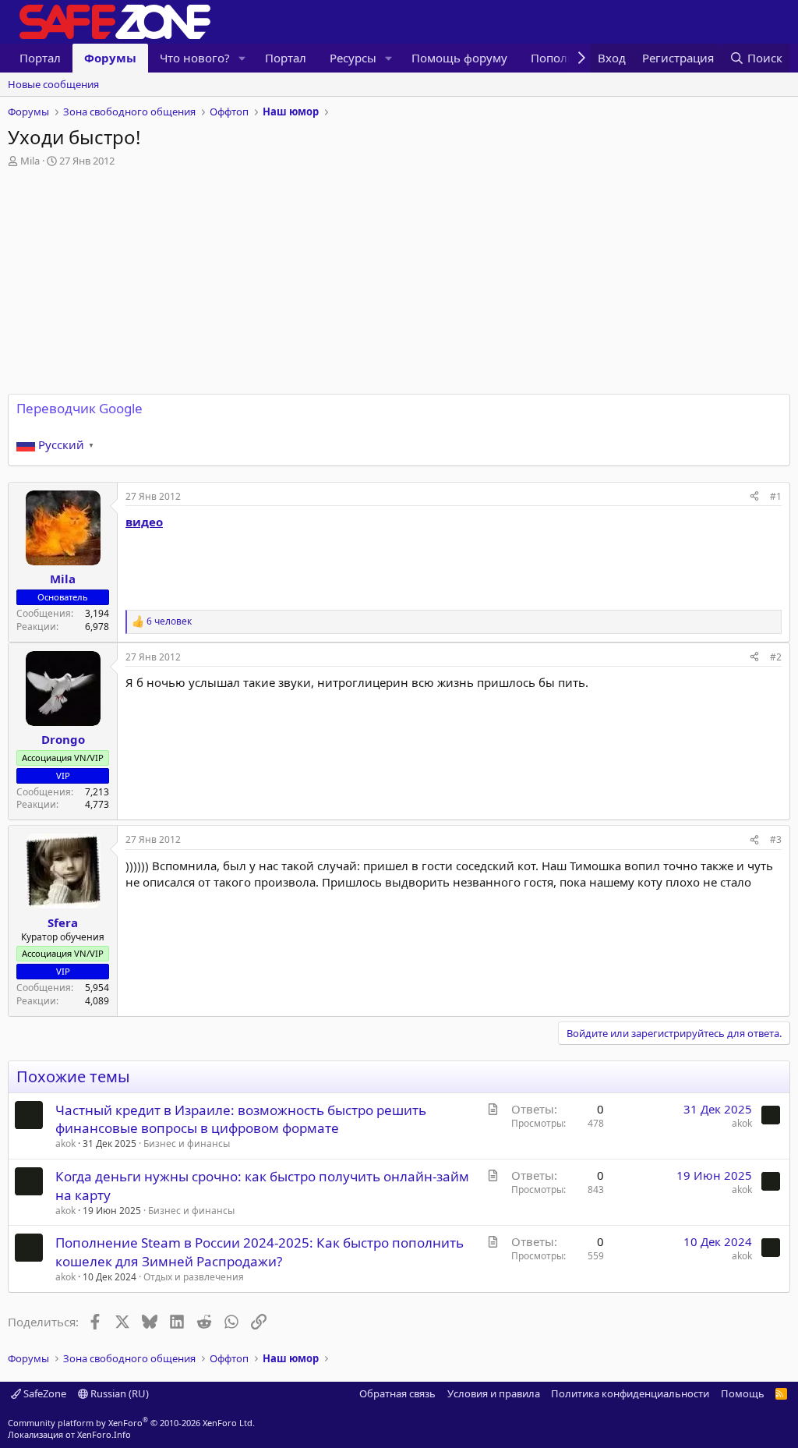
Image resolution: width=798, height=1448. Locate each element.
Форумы (110, 57)
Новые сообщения (53, 84)
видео (144, 521)
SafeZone (43, 1393)
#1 (776, 496)
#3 (776, 839)
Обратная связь (397, 1393)
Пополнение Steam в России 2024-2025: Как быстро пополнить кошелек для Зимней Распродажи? (259, 1252)
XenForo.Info (104, 1434)
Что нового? (195, 57)
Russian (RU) (118, 1393)
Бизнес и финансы (186, 1143)
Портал (40, 57)
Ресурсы (353, 57)
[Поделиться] (754, 497)
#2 (776, 657)
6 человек (169, 621)
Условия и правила (493, 1393)
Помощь (742, 1393)
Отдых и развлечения (193, 1276)
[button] (242, 58)
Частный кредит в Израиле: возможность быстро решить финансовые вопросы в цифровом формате (240, 1119)
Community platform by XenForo (131, 1423)
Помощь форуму (459, 57)
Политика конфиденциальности (630, 1393)
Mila (30, 161)
